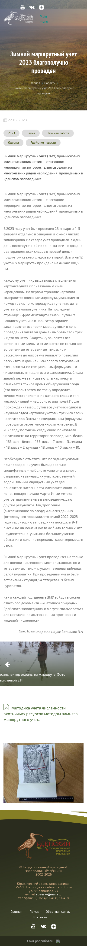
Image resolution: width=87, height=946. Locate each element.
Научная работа (58, 133)
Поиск (34, 911)
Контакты (40, 917)
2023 (11, 133)
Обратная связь (58, 911)
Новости (49, 82)
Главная (34, 82)
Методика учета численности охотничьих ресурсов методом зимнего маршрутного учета (40, 714)
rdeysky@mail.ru (48, 894)
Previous (7, 664)
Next (79, 664)
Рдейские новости (43, 142)
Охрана (13, 142)
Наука (30, 133)
